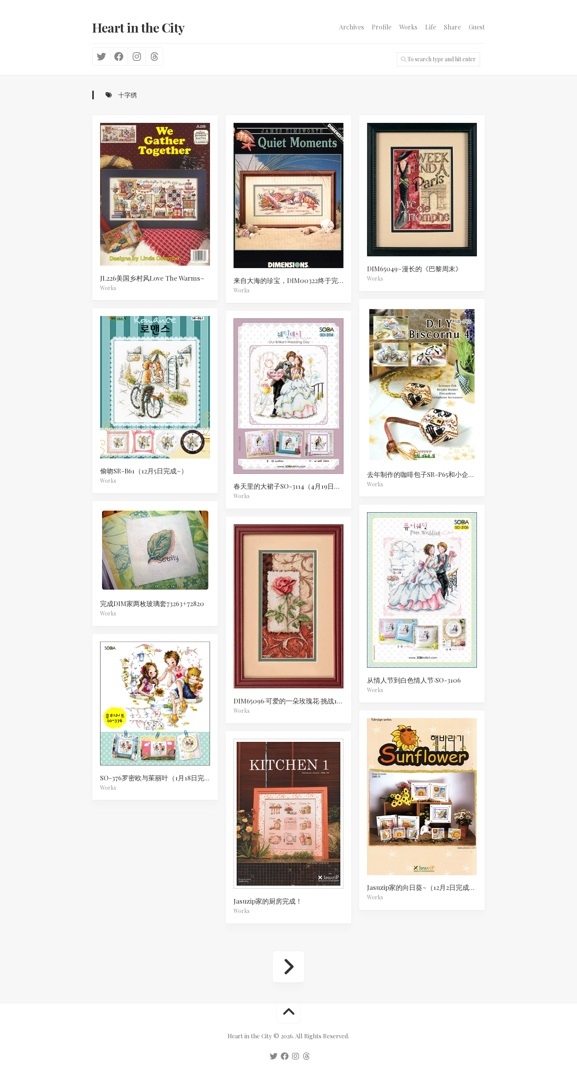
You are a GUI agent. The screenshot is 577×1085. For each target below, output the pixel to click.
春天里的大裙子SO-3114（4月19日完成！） (292, 486)
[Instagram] (136, 56)
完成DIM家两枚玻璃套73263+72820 (152, 603)
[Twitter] (101, 56)
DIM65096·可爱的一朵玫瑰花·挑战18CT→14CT (292, 700)
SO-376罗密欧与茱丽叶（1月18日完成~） (159, 777)
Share (452, 27)
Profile (381, 27)
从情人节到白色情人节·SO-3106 (414, 680)
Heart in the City (138, 27)
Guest (477, 27)
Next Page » (288, 967)
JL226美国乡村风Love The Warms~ (152, 278)
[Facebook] (119, 56)
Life (430, 27)
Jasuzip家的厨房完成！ (268, 901)
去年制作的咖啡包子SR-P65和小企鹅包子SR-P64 (426, 474)
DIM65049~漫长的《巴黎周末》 (414, 268)
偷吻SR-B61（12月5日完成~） (144, 470)
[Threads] (154, 56)
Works (408, 27)
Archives (351, 27)
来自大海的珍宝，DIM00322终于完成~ (291, 280)
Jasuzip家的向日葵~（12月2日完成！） (424, 887)
